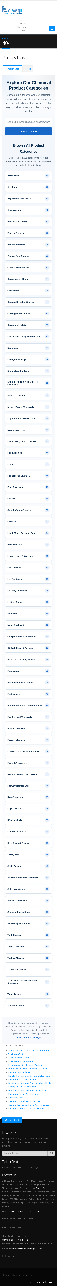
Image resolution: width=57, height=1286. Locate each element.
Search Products (28, 131)
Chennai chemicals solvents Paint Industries (28, 1104)
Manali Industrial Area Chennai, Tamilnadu (27, 1068)
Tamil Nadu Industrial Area (20, 1061)
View (12, 68)
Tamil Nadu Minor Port (18, 1057)
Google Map (41, 1188)
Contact (50, 1282)
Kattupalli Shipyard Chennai (21, 1072)
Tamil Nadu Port (15, 1054)
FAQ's (31, 1282)
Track (28, 68)
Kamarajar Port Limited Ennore (22, 1079)
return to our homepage (28, 1037)
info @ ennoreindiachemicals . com (24, 1211)
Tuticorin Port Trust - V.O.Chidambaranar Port (29, 1050)
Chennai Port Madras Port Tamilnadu (25, 1101)
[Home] (14, 9)
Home (5, 38)
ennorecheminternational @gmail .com (26, 1248)
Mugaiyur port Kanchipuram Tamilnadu (26, 1065)
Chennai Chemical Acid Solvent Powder (26, 1108)
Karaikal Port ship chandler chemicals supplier (29, 1075)
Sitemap (40, 1282)
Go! (51, 1153)
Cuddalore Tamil (15, 1097)
